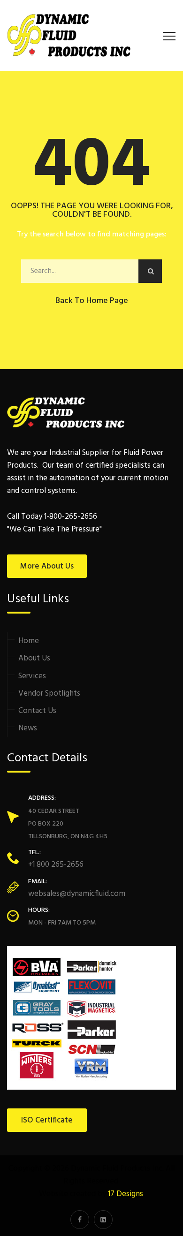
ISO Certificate (47, 1120)
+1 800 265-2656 (56, 864)
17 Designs (125, 1194)
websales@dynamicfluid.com (76, 893)
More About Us (47, 566)
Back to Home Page (91, 301)
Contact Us (37, 711)
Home (28, 641)
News (27, 728)
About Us (34, 658)
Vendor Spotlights (49, 693)
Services (32, 676)
